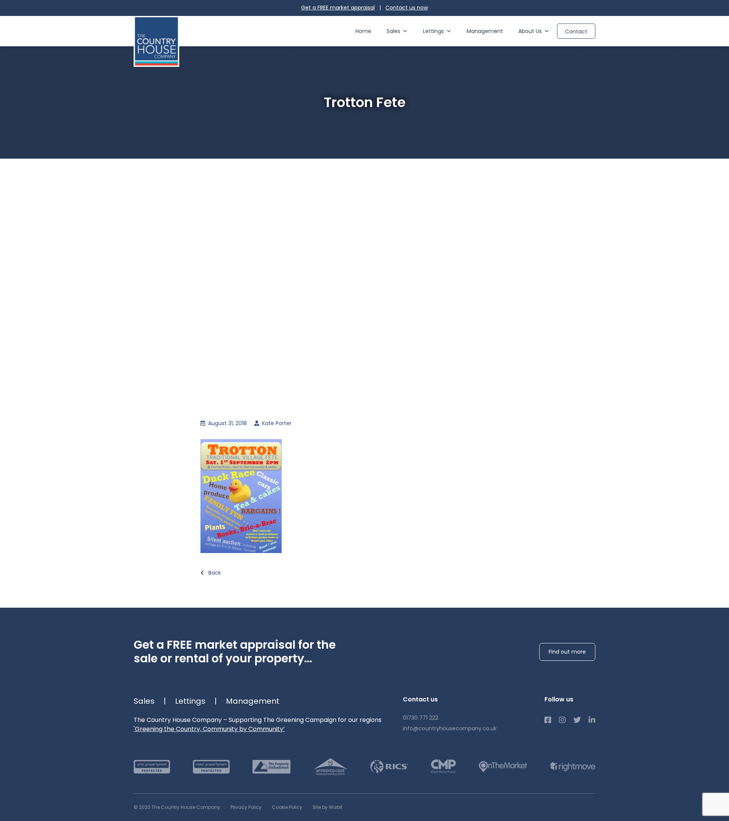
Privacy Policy (246, 807)
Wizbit (335, 807)
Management (485, 31)
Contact (576, 31)
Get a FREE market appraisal (338, 7)
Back (214, 573)
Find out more (567, 652)
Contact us (406, 7)
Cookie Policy (287, 807)
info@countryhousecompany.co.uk (450, 728)
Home (363, 31)
